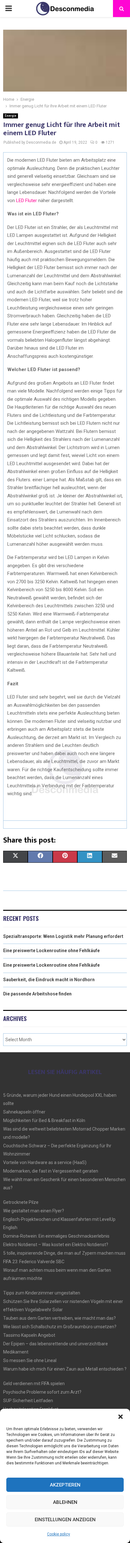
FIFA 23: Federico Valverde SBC (33, 1261)
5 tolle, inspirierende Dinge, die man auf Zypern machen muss (64, 1253)
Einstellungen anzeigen (65, 1519)
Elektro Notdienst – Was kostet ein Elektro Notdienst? (55, 1244)
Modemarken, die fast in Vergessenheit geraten (50, 1171)
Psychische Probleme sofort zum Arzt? (42, 1392)
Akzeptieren (65, 1485)
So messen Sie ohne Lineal (29, 1360)
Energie (10, 115)
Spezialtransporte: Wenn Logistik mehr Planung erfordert (63, 936)
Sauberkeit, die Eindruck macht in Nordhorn (49, 979)
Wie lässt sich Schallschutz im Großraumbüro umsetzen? (59, 1326)
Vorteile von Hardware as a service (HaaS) (44, 1162)
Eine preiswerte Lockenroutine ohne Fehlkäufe (51, 950)
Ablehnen (65, 1502)
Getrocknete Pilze (20, 1202)
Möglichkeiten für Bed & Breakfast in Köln (44, 1120)
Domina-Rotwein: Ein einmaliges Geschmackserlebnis (56, 1236)
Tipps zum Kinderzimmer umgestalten (41, 1292)
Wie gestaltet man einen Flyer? (33, 1210)
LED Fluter (26, 200)
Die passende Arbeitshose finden (37, 993)
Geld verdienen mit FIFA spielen (34, 1383)
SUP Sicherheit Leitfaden (28, 1400)
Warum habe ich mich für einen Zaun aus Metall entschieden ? (65, 1369)
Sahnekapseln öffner (24, 1111)
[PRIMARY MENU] (8, 8)
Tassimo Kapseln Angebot (29, 1335)
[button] (120, 1417)
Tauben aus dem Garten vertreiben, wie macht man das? (59, 1318)
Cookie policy (58, 1534)
